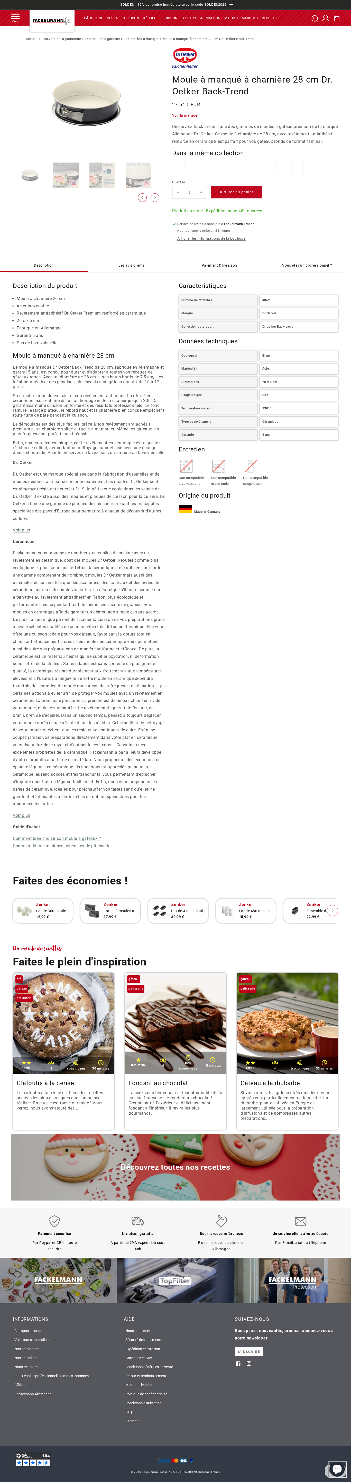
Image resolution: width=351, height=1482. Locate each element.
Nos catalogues (26, 1349)
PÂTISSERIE (93, 18)
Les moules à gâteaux (102, 39)
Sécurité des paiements (143, 1340)
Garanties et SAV (138, 1358)
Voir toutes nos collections (35, 1340)
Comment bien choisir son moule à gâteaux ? (57, 838)
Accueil (32, 39)
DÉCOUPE (150, 18)
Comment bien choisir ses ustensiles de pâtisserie (61, 845)
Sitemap (131, 1421)
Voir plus (21, 530)
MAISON (231, 18)
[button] (15, 18)
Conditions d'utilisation (143, 1403)
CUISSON (131, 18)
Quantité (178, 182)
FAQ (128, 1412)
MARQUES (250, 18)
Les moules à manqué (141, 39)
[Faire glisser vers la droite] (155, 197)
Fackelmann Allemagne (32, 1394)
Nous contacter (137, 1331)
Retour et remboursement (145, 1376)
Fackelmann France (155, 1471)
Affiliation (22, 1385)
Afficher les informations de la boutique (211, 238)
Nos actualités (25, 1358)
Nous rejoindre (26, 1367)
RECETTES (270, 18)
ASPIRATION (210, 18)
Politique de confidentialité (146, 1394)
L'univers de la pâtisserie (61, 39)
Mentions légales (138, 1385)
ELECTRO (188, 18)
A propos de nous (28, 1331)
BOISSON (170, 18)
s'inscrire (249, 1352)
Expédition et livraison (142, 1349)
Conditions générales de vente (149, 1367)
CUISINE (113, 18)
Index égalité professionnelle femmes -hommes (51, 1376)
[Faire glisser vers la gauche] (142, 197)
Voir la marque (184, 115)
